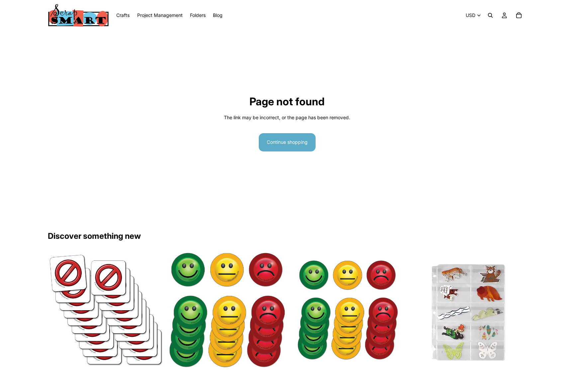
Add (521, 358)
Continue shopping (287, 142)
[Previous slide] (178, 310)
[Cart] (519, 15)
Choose (159, 358)
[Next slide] (275, 310)
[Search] (490, 15)
